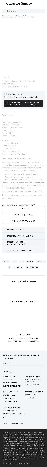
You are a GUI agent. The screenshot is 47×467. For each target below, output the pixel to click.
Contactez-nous (9, 376)
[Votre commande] (41, 3)
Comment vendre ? (10, 383)
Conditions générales (11, 407)
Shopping (18, 267)
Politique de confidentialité (14, 414)
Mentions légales (10, 411)
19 (9, 267)
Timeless (6, 261)
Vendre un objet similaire (23, 221)
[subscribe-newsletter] (43, 364)
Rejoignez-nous (9, 395)
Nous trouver (8, 379)
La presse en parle (10, 401)
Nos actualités (9, 398)
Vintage (30, 261)
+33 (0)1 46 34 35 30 (32, 384)
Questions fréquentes (12, 386)
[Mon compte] (44, 3)
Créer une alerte (23, 209)
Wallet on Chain (32, 267)
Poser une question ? (23, 215)
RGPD (5, 417)
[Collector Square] (18, 3)
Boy (21, 261)
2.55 (14, 261)
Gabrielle (41, 261)
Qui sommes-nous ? (10, 392)
